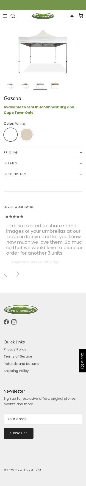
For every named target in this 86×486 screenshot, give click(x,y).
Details (10, 163)
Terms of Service (18, 356)
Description (15, 174)
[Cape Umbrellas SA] (43, 16)
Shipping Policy (16, 370)
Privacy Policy (15, 349)
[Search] (15, 16)
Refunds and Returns (21, 363)
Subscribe (19, 433)
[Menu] (5, 16)
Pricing (11, 152)
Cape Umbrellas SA (28, 470)
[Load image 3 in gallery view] (43, 50)
